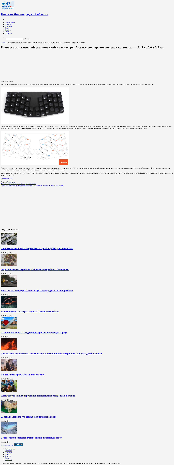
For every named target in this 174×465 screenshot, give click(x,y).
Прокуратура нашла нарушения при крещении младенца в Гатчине (38, 395)
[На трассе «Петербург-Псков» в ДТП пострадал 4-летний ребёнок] (9, 286)
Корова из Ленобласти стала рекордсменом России (28, 416)
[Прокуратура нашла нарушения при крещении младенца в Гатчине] (9, 391)
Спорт (7, 28)
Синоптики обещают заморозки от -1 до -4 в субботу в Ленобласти (37, 248)
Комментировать (6, 178)
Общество (8, 24)
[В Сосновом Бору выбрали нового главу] (9, 370)
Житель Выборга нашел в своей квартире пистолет (18, 184)
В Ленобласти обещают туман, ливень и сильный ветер (31, 437)
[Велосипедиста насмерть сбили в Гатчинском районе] (9, 307)
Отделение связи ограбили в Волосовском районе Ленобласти (35, 269)
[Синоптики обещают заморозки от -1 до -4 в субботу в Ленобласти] (9, 244)
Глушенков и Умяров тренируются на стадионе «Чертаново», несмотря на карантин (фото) (32, 185)
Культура (8, 30)
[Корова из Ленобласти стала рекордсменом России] (9, 412)
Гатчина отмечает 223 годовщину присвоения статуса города (34, 332)
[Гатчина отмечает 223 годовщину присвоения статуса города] (9, 328)
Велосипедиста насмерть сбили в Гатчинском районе (30, 311)
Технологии (11, 182)
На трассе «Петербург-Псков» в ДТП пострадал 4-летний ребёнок (37, 290)
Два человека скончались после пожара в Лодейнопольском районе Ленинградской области (51, 353)
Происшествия (10, 22)
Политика (8, 26)
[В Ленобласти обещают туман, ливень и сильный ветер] (9, 433)
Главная (3, 42)
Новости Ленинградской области (24, 14)
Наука (7, 32)
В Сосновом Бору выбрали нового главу (22, 374)
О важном (8, 33)
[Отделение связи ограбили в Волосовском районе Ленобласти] (9, 265)
